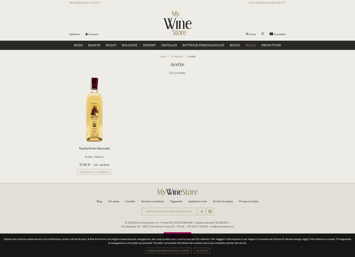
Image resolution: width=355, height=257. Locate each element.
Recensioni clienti (84, 2)
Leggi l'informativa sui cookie (168, 250)
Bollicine (129, 45)
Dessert (149, 45)
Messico (99, 156)
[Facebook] (201, 211)
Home (163, 56)
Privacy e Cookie (248, 201)
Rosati (111, 45)
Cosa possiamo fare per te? (267, 2)
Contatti (130, 201)
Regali (251, 45)
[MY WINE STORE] (177, 23)
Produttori (271, 45)
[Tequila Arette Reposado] (94, 109)
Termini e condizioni (152, 201)
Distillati (169, 45)
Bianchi (94, 45)
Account (93, 34)
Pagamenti (176, 201)
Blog (99, 201)
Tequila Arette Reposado (94, 148)
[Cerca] (247, 34)
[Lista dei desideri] (262, 34)
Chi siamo (113, 201)
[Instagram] (210, 211)
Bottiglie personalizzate (203, 45)
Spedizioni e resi (197, 201)
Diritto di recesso (223, 201)
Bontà (235, 45)
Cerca (252, 34)
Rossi (78, 45)
